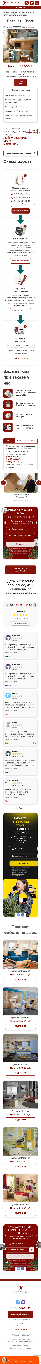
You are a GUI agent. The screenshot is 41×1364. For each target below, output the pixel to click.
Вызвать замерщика (20, 260)
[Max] (22, 915)
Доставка (21, 441)
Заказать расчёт (20, 82)
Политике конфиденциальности (19, 551)
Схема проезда (20, 1329)
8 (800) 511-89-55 (22, 194)
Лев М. (14, 693)
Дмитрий (16, 664)
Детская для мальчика (15, 15)
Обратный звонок (20, 1314)
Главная (7, 13)
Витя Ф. (15, 780)
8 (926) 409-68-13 (22, 201)
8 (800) (20, 1308)
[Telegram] (18, 915)
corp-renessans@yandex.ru (20, 1319)
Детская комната (23, 13)
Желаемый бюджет (22, 535)
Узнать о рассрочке (20, 311)
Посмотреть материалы (20, 570)
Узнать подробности (33, 131)
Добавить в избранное (20, 1335)
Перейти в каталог (21, 358)
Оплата (31, 441)
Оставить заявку (20, 210)
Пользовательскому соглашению (19, 553)
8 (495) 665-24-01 (22, 198)
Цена (8, 441)
